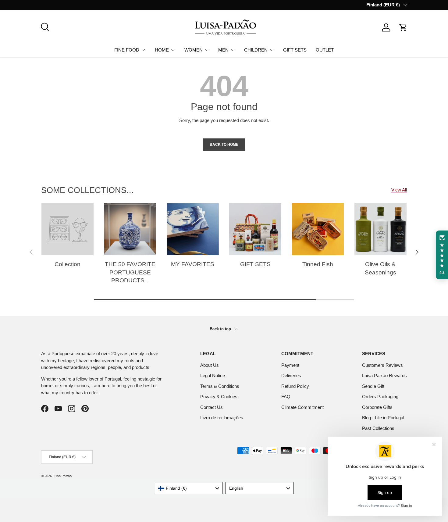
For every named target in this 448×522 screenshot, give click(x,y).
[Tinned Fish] (318, 229)
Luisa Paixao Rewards (384, 375)
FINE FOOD (126, 49)
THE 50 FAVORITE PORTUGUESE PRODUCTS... (130, 272)
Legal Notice (212, 375)
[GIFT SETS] (255, 229)
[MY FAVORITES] (193, 229)
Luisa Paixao (62, 476)
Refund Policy (295, 386)
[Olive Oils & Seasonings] (380, 229)
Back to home (224, 144)
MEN (223, 49)
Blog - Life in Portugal (383, 417)
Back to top (221, 329)
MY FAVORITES (192, 264)
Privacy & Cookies (218, 396)
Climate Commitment (302, 407)
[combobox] (189, 488)
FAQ (285, 396)
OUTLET (325, 49)
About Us (209, 365)
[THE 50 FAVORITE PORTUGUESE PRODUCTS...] (130, 229)
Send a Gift (373, 386)
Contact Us (211, 407)
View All (399, 189)
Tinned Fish (317, 264)
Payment (290, 365)
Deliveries (291, 375)
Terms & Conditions (219, 386)
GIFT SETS (295, 49)
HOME (162, 49)
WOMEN (193, 49)
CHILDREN (256, 49)
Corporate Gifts (377, 407)
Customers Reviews (382, 365)
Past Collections (378, 428)
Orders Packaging (380, 396)
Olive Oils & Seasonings (380, 268)
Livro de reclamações (221, 417)
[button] (403, 27)
